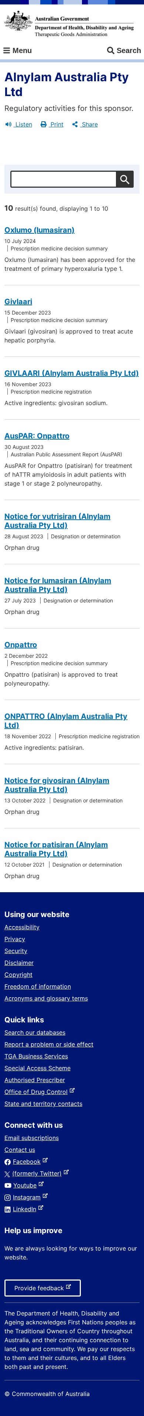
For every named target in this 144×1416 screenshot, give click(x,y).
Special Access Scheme (37, 1068)
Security (15, 951)
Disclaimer (19, 962)
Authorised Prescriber (34, 1080)
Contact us (19, 1149)
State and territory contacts (43, 1103)
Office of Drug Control (37, 1091)
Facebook (28, 1161)
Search (129, 50)
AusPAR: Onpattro (36, 435)
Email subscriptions (31, 1137)
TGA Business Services (36, 1056)
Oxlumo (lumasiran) (39, 230)
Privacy (14, 939)
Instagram (28, 1197)
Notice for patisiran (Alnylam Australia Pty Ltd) (56, 849)
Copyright (18, 974)
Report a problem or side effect (48, 1044)
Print (56, 124)
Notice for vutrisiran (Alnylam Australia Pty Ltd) (57, 521)
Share (89, 124)
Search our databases (34, 1032)
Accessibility (22, 927)
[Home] (69, 23)
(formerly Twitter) (38, 1173)
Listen (23, 124)
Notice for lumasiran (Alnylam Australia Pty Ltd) (57, 585)
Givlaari (18, 301)
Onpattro (20, 644)
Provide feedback (40, 1290)
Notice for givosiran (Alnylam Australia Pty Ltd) (56, 785)
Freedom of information (37, 986)
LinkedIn (26, 1209)
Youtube (26, 1185)
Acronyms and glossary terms (46, 998)
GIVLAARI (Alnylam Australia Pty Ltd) (71, 373)
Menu (21, 50)
